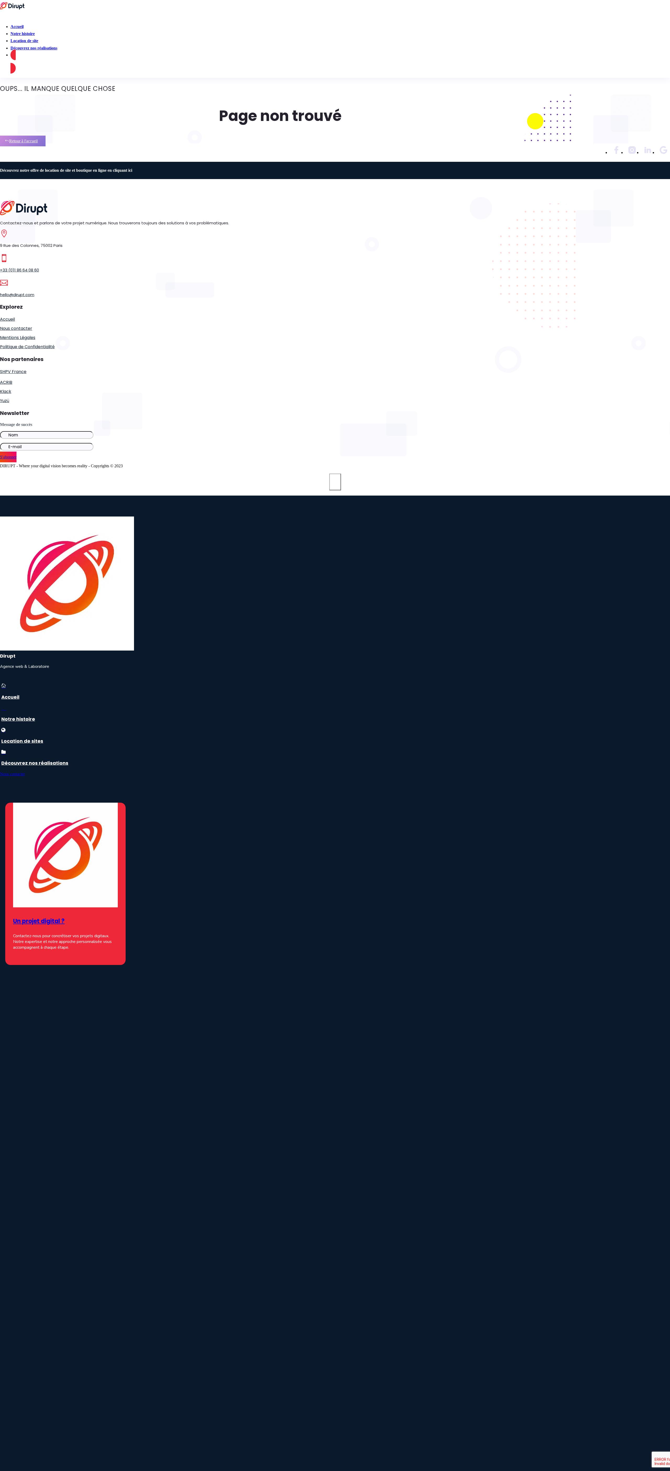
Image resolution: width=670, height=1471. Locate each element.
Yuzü (4, 401)
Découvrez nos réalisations (33, 48)
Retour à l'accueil (23, 141)
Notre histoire (18, 719)
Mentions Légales (17, 338)
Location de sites (22, 741)
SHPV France (13, 372)
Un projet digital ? (39, 921)
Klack (5, 391)
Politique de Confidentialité (27, 347)
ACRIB (6, 382)
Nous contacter (16, 328)
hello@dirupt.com (17, 294)
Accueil (7, 319)
